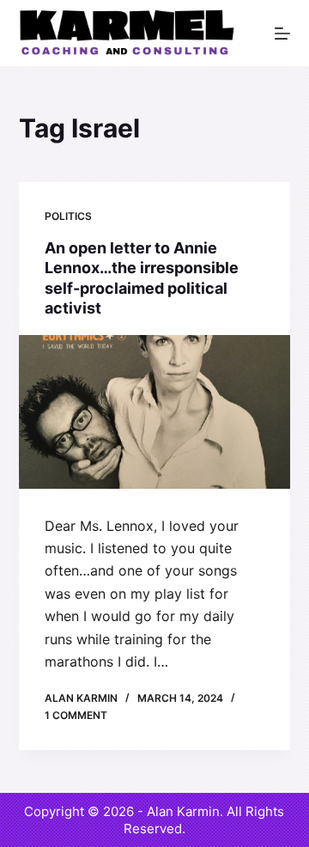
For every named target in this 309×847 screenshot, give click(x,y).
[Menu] (282, 33)
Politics (68, 216)
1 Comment (76, 715)
